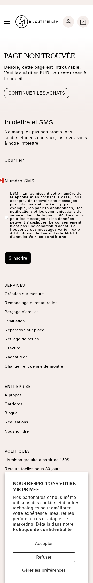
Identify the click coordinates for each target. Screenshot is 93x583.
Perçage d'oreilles (22, 312)
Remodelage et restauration (31, 303)
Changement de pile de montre (34, 366)
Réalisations (16, 422)
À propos (13, 395)
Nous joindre (17, 431)
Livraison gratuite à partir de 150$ (37, 460)
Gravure (12, 348)
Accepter (44, 543)
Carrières (14, 404)
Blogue (11, 413)
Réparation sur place (24, 330)
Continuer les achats (36, 93)
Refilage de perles (22, 339)
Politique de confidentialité (42, 529)
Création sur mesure (24, 294)
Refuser (44, 557)
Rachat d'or (16, 357)
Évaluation (15, 321)
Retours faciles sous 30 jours (33, 469)
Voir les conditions (47, 237)
